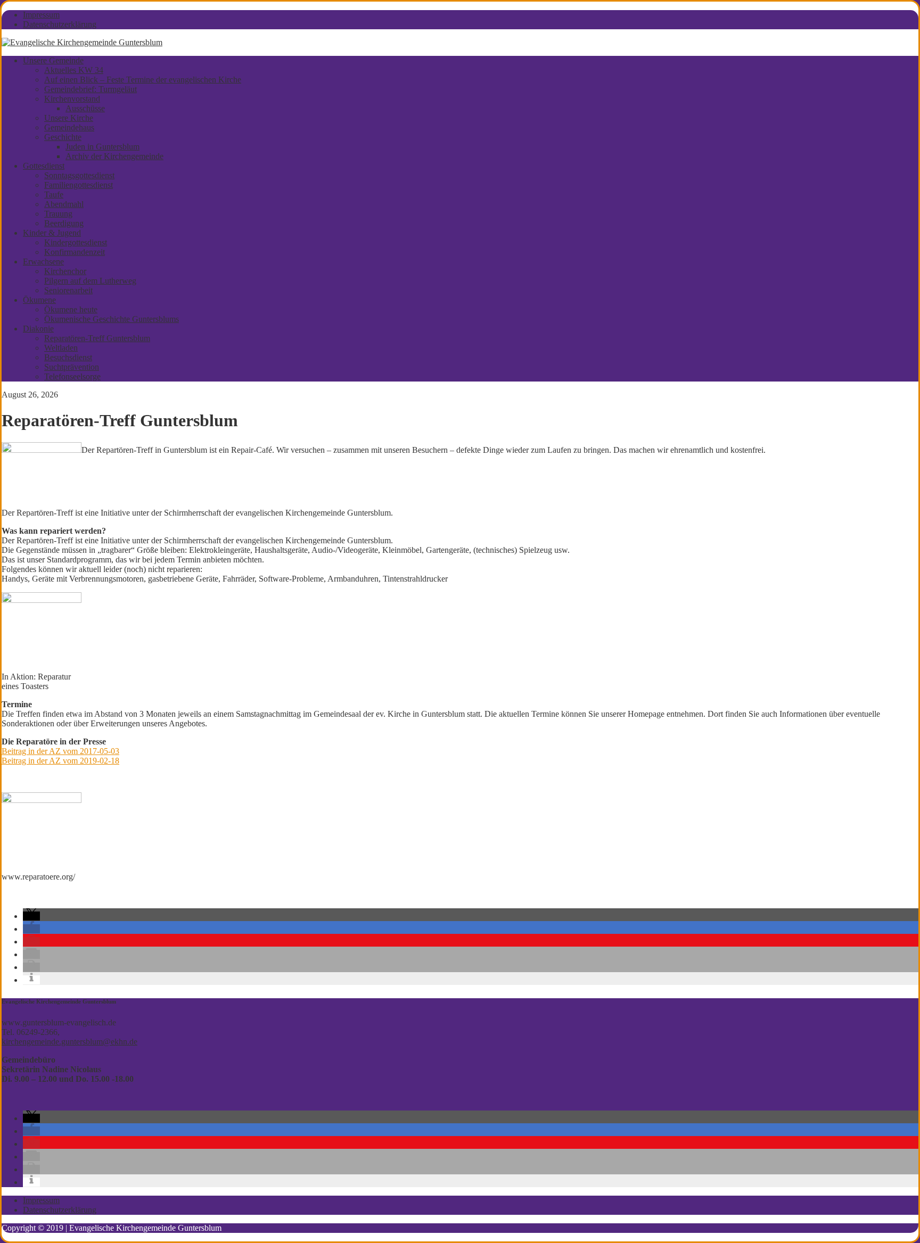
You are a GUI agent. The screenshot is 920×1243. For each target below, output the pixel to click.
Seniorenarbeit (68, 290)
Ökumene (39, 299)
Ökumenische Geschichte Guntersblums (111, 319)
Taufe (53, 194)
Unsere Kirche (68, 117)
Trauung (58, 213)
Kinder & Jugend (52, 232)
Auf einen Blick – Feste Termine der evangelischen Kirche (142, 79)
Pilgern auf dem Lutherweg (90, 280)
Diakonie (38, 328)
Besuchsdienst (68, 357)
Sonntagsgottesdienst (79, 175)
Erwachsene (43, 261)
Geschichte (62, 137)
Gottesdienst (43, 165)
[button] (31, 916)
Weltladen (61, 347)
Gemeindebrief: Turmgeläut (90, 89)
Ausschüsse (85, 108)
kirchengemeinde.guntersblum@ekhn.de (69, 1041)
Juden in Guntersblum (102, 146)
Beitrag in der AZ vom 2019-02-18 (60, 760)
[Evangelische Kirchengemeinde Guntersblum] (82, 42)
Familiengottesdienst (78, 184)
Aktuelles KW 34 (73, 69)
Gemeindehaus (69, 127)
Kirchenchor (65, 271)
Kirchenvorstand (72, 98)
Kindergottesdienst (75, 242)
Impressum (41, 14)
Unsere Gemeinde (53, 60)
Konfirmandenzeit (74, 251)
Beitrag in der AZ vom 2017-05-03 (60, 751)
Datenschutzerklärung (59, 24)
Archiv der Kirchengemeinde (114, 156)
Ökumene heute (70, 309)
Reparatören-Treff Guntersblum (97, 338)
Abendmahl (64, 204)
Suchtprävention (71, 366)
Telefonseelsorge (72, 376)
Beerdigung (64, 223)
